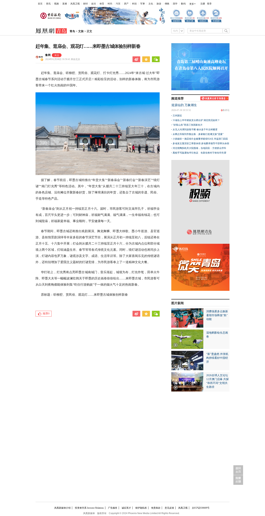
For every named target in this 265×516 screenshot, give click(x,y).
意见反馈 (169, 508)
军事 (142, 3)
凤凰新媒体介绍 (62, 508)
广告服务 (112, 508)
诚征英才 (126, 508)
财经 (85, 3)
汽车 (118, 3)
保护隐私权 (141, 508)
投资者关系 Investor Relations (89, 508)
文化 (150, 3)
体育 (102, 3)
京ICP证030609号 (201, 508)
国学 (175, 3)
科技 (134, 3)
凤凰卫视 (75, 3)
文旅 (81, 31)
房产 (126, 3)
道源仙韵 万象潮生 (184, 105)
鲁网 (48, 55)
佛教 (167, 3)
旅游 (159, 3)
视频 (56, 3)
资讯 (48, 3)
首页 (40, 3)
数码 (183, 3)
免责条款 (155, 508)
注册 (202, 3)
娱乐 (93, 3)
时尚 (110, 3)
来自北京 (62, 59)
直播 (64, 3)
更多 (191, 4)
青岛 (72, 31)
